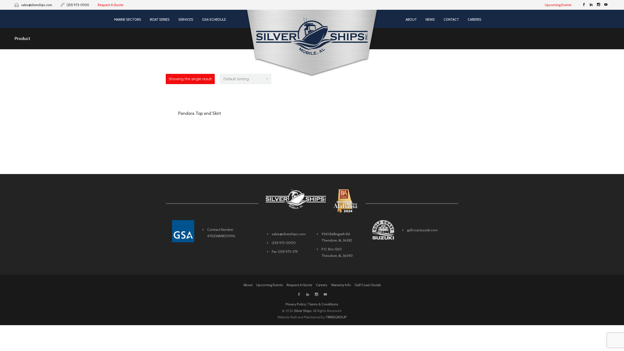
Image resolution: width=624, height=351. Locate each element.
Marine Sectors (127, 19)
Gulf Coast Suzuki (368, 285)
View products (199, 100)
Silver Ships (303, 311)
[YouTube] (605, 5)
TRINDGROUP (336, 317)
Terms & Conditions (323, 304)
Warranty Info (341, 285)
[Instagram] (598, 5)
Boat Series (160, 19)
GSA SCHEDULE (214, 19)
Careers (474, 19)
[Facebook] (583, 5)
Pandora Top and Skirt (199, 113)
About (411, 19)
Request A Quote (110, 5)
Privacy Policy (296, 304)
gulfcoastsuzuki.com (422, 230)
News (430, 19)
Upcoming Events (558, 5)
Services (185, 19)
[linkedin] (591, 5)
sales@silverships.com (289, 234)
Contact (451, 19)
